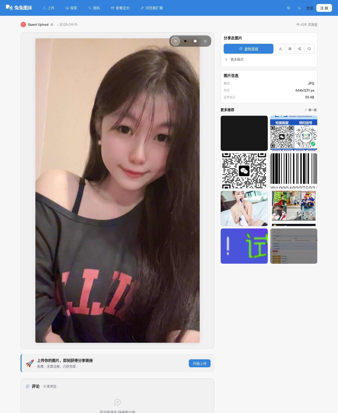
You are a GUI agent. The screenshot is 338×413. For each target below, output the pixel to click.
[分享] (300, 49)
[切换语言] (288, 8)
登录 (309, 8)
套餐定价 (123, 8)
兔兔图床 (23, 7)
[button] (269, 59)
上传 (51, 8)
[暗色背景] (185, 41)
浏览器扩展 (154, 8)
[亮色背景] (195, 41)
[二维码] (290, 49)
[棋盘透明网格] (205, 41)
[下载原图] (280, 49)
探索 (73, 8)
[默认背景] (175, 41)
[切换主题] (299, 8)
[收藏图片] (309, 49)
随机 (96, 8)
